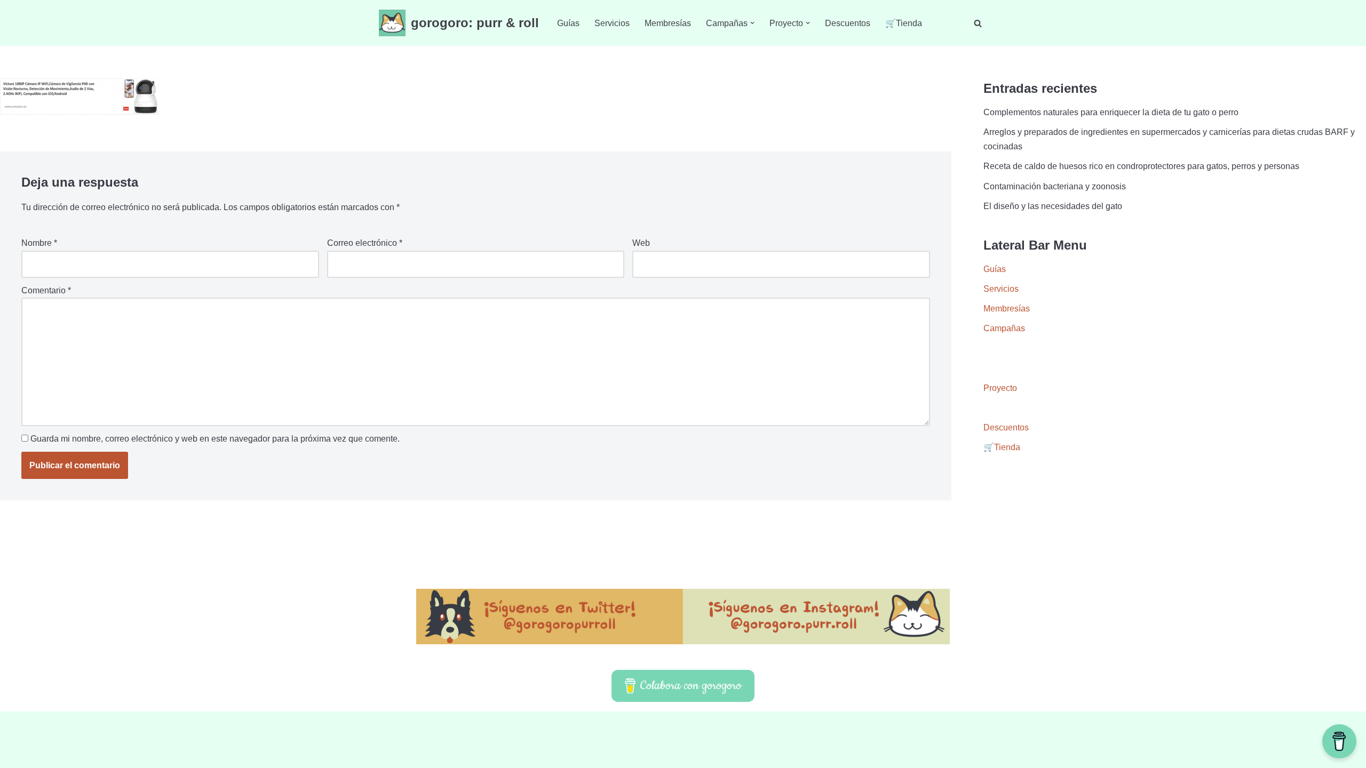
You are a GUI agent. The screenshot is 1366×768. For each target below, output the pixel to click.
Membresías (668, 23)
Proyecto (1000, 388)
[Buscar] (978, 23)
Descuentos (847, 23)
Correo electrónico (364, 242)
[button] (752, 23)
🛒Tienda (903, 23)
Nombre (39, 242)
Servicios (612, 23)
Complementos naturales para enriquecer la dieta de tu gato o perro (1110, 112)
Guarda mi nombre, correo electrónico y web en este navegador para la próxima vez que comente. (215, 438)
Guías (568, 23)
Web (641, 242)
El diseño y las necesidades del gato (1052, 206)
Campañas (1004, 328)
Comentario (46, 290)
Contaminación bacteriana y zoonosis (1054, 186)
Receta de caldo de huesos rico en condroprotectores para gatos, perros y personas (1141, 166)
